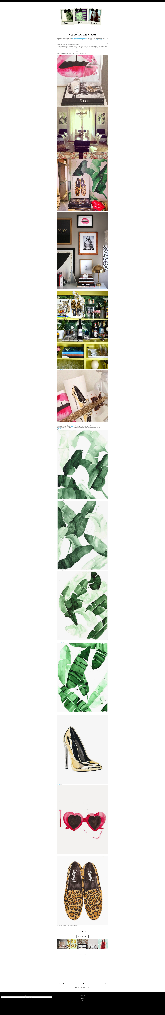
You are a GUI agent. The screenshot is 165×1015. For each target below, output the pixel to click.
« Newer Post (60, 983)
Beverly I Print (59, 428)
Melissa (82, 998)
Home (82, 983)
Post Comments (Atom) (85, 987)
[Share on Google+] (85, 931)
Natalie (82, 1000)
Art (79, 36)
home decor (84, 36)
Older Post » (104, 983)
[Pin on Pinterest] (79, 931)
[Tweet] (82, 931)
